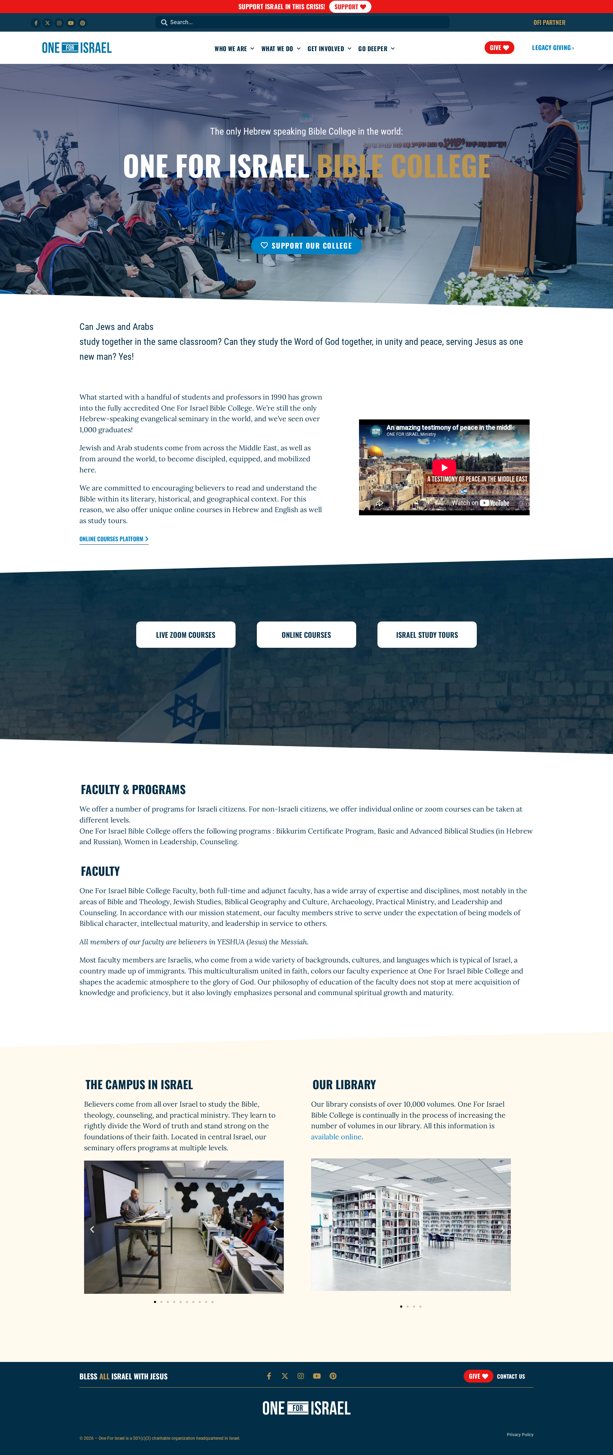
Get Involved (326, 48)
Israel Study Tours (427, 634)
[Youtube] (71, 23)
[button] (92, 1229)
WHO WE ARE (231, 48)
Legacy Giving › (553, 47)
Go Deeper (372, 48)
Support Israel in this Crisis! (282, 6)
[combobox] (302, 22)
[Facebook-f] (36, 23)
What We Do (277, 48)
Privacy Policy (520, 1434)
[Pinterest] (83, 23)
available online (336, 1136)
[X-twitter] (48, 23)
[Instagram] (59, 23)
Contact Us (511, 1376)
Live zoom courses (185, 634)
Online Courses (306, 634)
